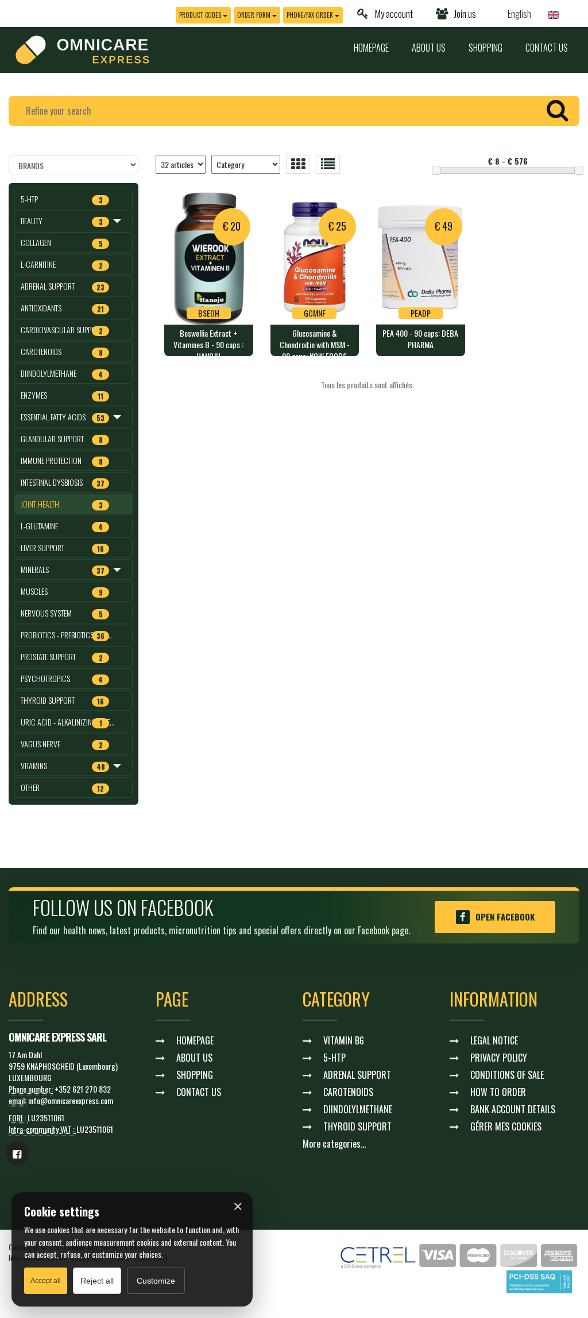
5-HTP (334, 1057)
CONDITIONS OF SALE (507, 1075)
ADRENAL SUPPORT (357, 1075)
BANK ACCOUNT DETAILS (512, 1109)
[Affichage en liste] (328, 164)
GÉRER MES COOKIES (505, 1126)
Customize (156, 1280)
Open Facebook (505, 916)
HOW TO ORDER (498, 1092)
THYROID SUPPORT (357, 1126)
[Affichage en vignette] (298, 164)
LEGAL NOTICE (494, 1040)
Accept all (45, 1281)
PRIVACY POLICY (498, 1057)
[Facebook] (17, 1153)
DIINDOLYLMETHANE (357, 1109)
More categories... (334, 1144)
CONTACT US (546, 47)
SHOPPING (485, 47)
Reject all (97, 1280)
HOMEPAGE (371, 47)
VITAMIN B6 (343, 1040)
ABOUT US (429, 47)
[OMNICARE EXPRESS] (82, 48)
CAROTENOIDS (348, 1092)
